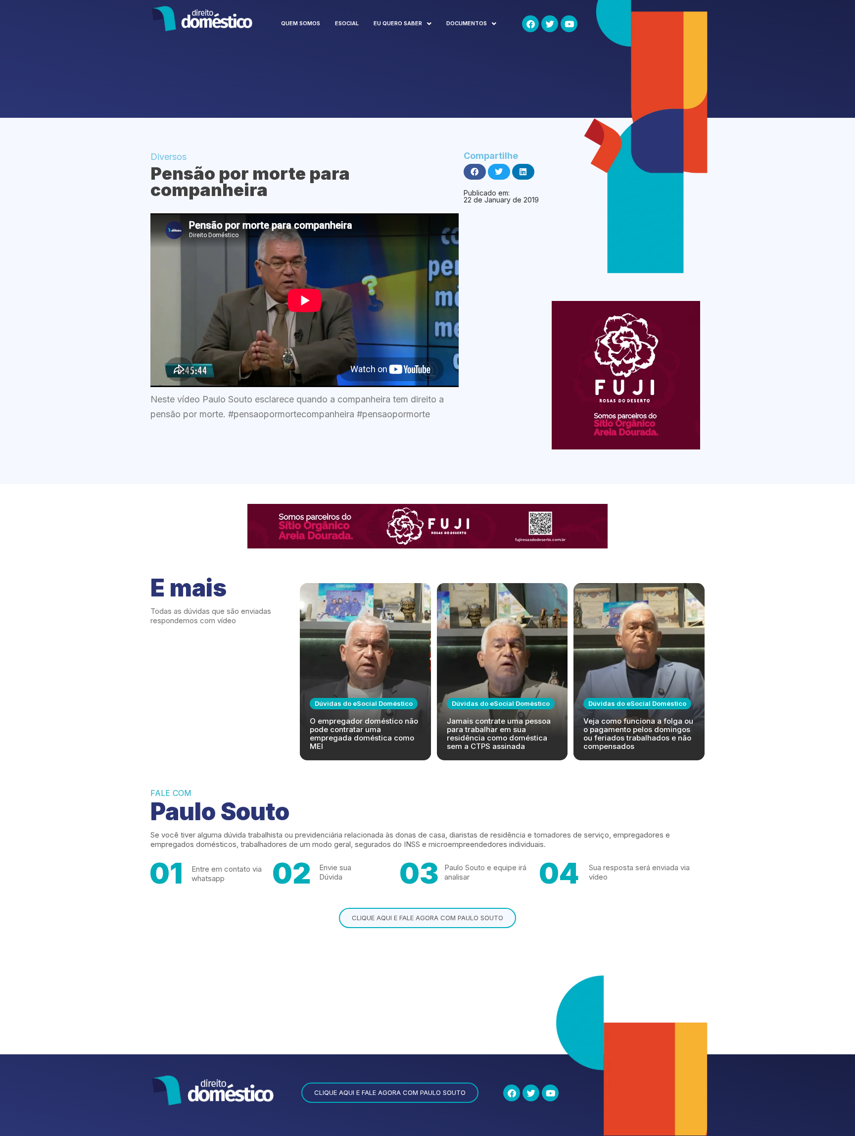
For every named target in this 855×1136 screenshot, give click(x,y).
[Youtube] (569, 23)
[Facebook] (530, 23)
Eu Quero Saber (398, 23)
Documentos (466, 23)
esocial (347, 23)
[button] (402, 23)
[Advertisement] (330, 80)
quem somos (300, 23)
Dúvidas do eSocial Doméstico (364, 703)
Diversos (168, 156)
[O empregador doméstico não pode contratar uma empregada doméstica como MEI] (365, 671)
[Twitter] (549, 23)
